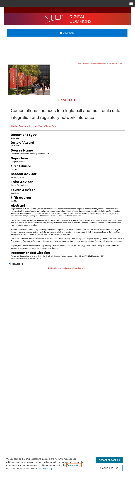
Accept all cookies (109, 460)
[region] (67, 463)
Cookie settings (74, 465)
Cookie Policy (45, 468)
